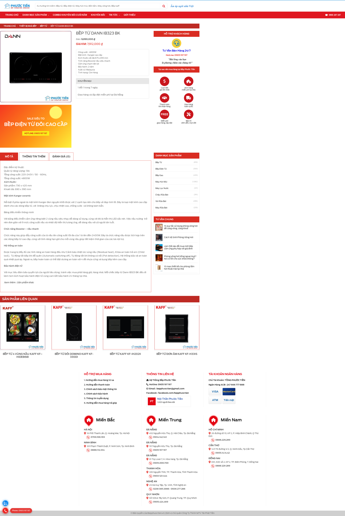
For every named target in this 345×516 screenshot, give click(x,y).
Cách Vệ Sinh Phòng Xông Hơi (178, 237)
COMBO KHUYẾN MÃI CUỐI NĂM (70, 15)
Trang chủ (11, 15)
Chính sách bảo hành (97, 394)
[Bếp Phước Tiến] (17, 6)
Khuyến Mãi (98, 15)
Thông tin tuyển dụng (97, 398)
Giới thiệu (129, 15)
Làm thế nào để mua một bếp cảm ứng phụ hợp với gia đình (178, 247)
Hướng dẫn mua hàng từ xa (100, 380)
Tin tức (113, 15)
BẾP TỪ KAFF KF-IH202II (125, 354)
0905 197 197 (165, 384)
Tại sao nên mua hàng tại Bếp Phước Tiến (176, 69)
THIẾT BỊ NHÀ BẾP (28, 26)
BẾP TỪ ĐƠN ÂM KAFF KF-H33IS (176, 354)
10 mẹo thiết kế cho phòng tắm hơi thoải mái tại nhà (179, 267)
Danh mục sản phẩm (35, 15)
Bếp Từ (43, 26)
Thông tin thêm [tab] (33, 156)
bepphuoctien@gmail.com (170, 388)
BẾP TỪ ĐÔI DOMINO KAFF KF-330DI (74, 355)
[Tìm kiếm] (163, 6)
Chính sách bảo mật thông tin (101, 389)
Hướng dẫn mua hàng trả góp (101, 403)
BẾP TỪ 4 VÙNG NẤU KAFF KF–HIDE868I (22, 355)
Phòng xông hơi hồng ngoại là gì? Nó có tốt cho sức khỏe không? (180, 257)
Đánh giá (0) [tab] (61, 156)
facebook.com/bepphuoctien (173, 393)
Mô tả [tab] (9, 156)
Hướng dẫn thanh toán (98, 385)
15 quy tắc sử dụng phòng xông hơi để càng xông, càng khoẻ (181, 227)
